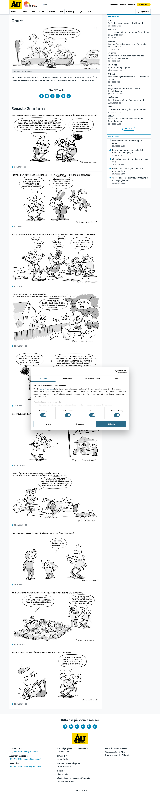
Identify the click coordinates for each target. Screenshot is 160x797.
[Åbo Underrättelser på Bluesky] (71, 726)
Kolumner (112, 65)
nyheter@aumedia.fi (32, 766)
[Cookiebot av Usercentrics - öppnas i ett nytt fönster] (117, 371)
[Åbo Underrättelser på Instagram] (77, 726)
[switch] (68, 415)
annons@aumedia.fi (32, 759)
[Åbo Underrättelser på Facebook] (65, 726)
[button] (143, 11)
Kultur (41, 12)
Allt (61, 12)
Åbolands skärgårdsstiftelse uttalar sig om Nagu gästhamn (130, 180)
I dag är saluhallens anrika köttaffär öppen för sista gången (128, 153)
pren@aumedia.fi (31, 751)
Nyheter (112, 53)
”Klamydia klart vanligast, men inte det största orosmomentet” (126, 58)
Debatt (52, 12)
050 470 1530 (16, 766)
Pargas (111, 41)
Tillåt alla (111, 424)
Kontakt (131, 4)
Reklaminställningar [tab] (92, 378)
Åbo (110, 86)
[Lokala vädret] (44, 4)
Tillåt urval (80, 424)
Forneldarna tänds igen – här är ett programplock (128, 171)
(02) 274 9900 (16, 751)
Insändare (113, 98)
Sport (33, 12)
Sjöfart (24, 12)
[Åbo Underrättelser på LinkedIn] (89, 726)
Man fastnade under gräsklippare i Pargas (127, 143)
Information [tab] (67, 378)
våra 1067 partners (46, 389)
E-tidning (70, 12)
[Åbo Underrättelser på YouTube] (83, 726)
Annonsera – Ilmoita (117, 4)
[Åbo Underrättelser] (80, 738)
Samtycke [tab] (43, 378)
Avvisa (48, 424)
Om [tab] (116, 378)
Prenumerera (143, 5)
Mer (89, 12)
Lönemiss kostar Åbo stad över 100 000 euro (130, 162)
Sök (82, 12)
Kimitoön (112, 30)
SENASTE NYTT (115, 16)
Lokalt (13, 12)
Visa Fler (129, 129)
